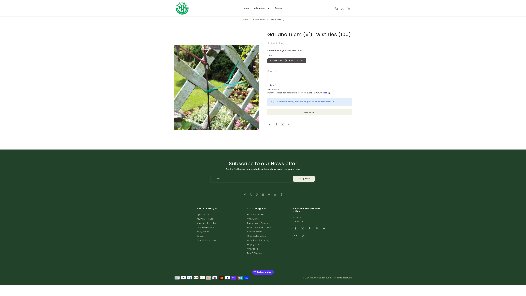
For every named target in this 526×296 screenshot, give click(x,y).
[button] (309, 112)
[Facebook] (245, 195)
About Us (296, 217)
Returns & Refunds (205, 227)
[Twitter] (251, 195)
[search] (336, 8)
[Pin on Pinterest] (289, 124)
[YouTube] (269, 195)
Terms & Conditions (206, 240)
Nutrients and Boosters (258, 223)
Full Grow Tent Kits (256, 214)
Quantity (271, 71)
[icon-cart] (348, 8)
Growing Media (254, 231)
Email (218, 178)
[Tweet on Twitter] (283, 124)
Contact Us (297, 221)
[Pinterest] (257, 195)
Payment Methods (206, 219)
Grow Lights (253, 219)
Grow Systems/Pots (256, 236)
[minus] (270, 77)
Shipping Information (207, 223)
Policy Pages (203, 231)
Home (245, 19)
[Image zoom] (216, 87)
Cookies (201, 236)
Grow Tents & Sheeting (258, 240)
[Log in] (342, 8)
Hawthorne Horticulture (321, 277)
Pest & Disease (254, 253)
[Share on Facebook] (277, 124)
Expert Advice (203, 214)
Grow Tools (252, 249)
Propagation (253, 244)
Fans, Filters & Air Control (259, 227)
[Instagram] (263, 195)
